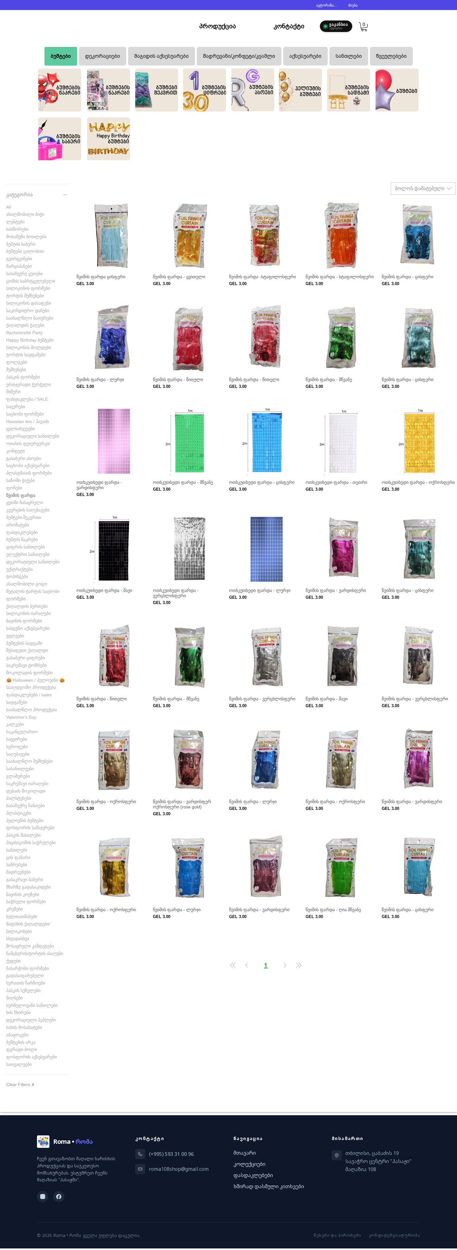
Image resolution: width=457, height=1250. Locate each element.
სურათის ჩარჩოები (25, 982)
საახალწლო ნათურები (29, 318)
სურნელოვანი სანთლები (32, 1005)
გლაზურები (18, 776)
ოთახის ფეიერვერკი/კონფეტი (28, 447)
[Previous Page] (246, 965)
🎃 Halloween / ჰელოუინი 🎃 (35, 680)
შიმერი (13, 391)
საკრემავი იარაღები (27, 783)
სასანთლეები (20, 768)
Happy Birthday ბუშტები (29, 340)
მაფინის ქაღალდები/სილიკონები (28, 927)
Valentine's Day (21, 717)
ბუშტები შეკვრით (23, 517)
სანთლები (16, 850)
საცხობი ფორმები (25, 413)
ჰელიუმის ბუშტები (24, 820)
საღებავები (17, 754)
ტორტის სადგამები (25, 354)
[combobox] (423, 188)
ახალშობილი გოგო (26, 583)
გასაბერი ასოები (23, 458)
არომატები (17, 524)
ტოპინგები (17, 576)
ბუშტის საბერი (20, 244)
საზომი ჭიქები (20, 480)
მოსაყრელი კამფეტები (30, 945)
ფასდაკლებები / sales (29, 694)
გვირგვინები (19, 258)
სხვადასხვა (17, 938)
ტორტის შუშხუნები (25, 295)
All (8, 207)
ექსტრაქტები (19, 569)
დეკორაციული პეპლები (31, 1019)
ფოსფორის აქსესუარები (31, 1056)
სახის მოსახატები (24, 1027)
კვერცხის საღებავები (27, 509)
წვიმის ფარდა (20, 495)
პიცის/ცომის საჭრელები (31, 842)
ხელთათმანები (21, 916)
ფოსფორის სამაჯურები (30, 827)
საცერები (15, 406)
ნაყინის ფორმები (24, 620)
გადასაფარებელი (25, 975)
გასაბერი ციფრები (25, 657)
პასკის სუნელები (23, 990)
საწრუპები (16, 864)
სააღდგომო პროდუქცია (31, 687)
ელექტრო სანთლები (27, 554)
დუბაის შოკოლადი (25, 791)
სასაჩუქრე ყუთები (24, 273)
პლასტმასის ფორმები (29, 472)
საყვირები (16, 739)
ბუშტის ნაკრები (22, 539)
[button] (364, 26)
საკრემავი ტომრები (26, 665)
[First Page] (233, 965)
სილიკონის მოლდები (28, 347)
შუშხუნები (16, 369)
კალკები (15, 724)
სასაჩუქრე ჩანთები (25, 805)
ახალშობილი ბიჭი (25, 214)
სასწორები (17, 229)
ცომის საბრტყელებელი (30, 281)
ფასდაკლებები (22, 532)
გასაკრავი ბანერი (24, 879)
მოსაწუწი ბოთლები (26, 236)
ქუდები (13, 960)
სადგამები (16, 702)
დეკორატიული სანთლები (32, 561)
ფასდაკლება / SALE (27, 399)
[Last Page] (298, 965)
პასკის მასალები (23, 835)
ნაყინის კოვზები (22, 894)
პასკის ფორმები (23, 377)
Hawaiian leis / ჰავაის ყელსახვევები (27, 425)
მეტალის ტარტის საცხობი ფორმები (32, 595)
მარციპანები (19, 266)
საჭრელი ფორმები (26, 901)
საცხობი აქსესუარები (27, 465)
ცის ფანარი (18, 857)
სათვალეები (19, 1064)
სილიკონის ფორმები (28, 288)
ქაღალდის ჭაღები (25, 325)
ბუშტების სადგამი (24, 643)
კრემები (14, 909)
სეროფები (17, 746)
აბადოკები (17, 1034)
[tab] (60, 56)
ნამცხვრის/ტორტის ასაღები (34, 953)
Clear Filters (20, 1084)
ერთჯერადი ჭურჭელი (28, 384)
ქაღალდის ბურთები (27, 606)
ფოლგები (16, 362)
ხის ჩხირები (18, 1012)
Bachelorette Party (24, 332)
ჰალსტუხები (18, 798)
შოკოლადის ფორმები (29, 672)
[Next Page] (285, 965)
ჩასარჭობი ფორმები (27, 968)
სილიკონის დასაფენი (28, 303)
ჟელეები (15, 635)
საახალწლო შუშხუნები (29, 761)
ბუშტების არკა (20, 1042)
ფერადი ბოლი (21, 1049)
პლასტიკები (18, 813)
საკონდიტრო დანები (27, 310)
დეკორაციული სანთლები (32, 436)
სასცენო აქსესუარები (27, 628)
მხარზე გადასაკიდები (28, 886)
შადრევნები (18, 872)
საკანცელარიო (22, 731)
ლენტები (15, 221)
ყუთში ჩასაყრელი (24, 502)
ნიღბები (14, 997)
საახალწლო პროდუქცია (31, 709)
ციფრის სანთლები (25, 546)
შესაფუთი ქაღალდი (27, 650)
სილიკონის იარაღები (28, 613)
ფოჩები (14, 487)
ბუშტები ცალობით (25, 251)
